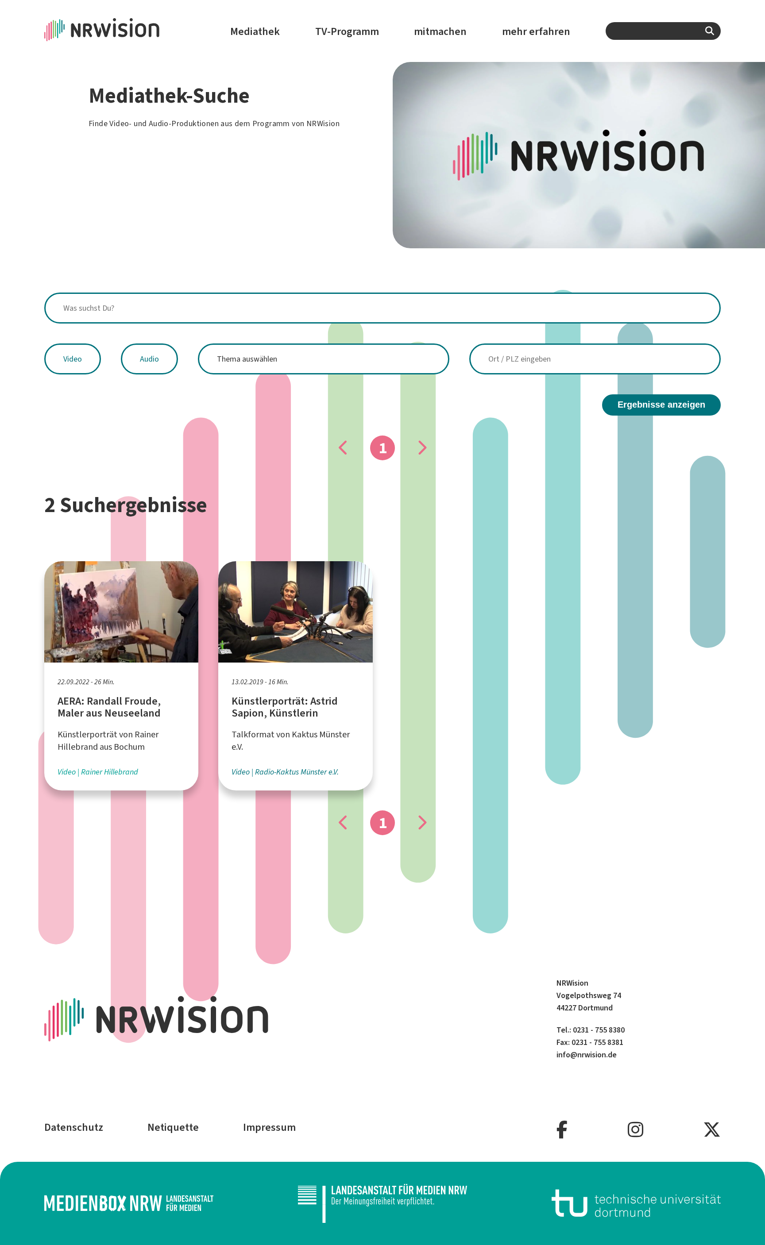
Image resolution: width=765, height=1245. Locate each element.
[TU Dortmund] (636, 1203)
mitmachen (440, 31)
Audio (149, 359)
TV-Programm (347, 31)
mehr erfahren (536, 31)
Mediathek (255, 31)
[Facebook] (562, 1130)
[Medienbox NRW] (128, 1203)
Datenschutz (73, 1127)
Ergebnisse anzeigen (661, 404)
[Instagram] (635, 1130)
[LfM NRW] (382, 1203)
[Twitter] (712, 1130)
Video (72, 359)
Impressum (269, 1127)
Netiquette (173, 1127)
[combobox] (663, 31)
